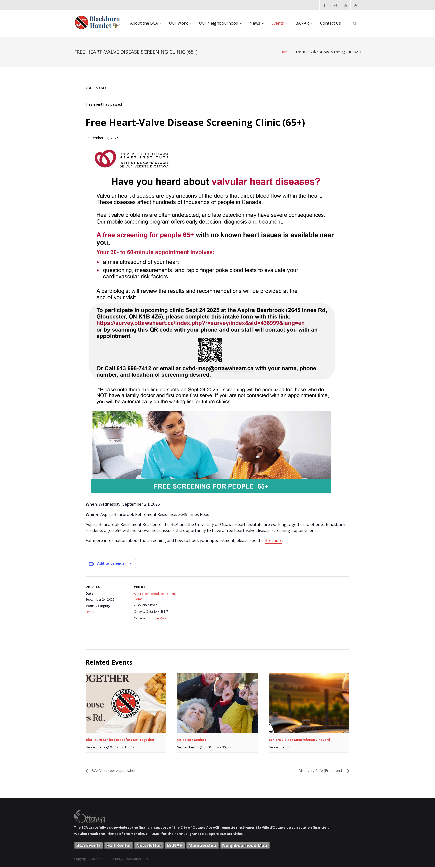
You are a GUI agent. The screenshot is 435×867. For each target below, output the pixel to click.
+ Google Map (156, 618)
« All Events (96, 88)
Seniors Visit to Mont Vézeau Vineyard (299, 740)
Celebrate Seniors (191, 740)
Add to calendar (111, 563)
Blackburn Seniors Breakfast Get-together (120, 740)
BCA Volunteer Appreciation (113, 770)
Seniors (91, 612)
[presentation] (126, 703)
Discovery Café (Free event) (321, 770)
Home (285, 52)
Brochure (273, 540)
